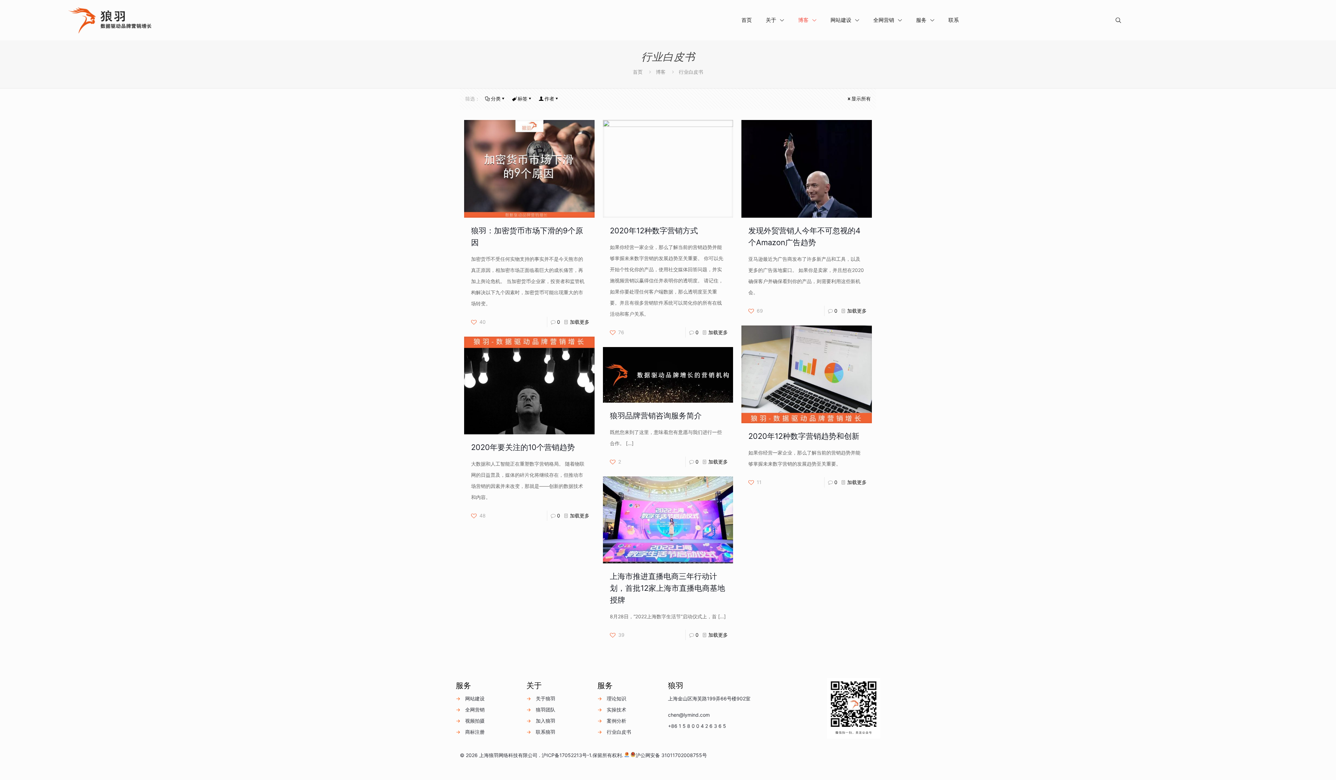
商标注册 (475, 732)
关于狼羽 (545, 698)
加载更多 (579, 322)
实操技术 (616, 710)
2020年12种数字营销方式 (654, 230)
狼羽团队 (545, 710)
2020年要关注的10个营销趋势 (523, 447)
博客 (661, 72)
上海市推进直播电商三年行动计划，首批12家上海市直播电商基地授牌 (667, 588)
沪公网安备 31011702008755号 (671, 755)
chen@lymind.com (689, 715)
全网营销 (475, 710)
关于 (534, 685)
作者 (549, 99)
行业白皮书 (619, 732)
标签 (522, 99)
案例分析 (616, 721)
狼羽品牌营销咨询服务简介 (656, 415)
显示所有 (861, 99)
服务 (463, 685)
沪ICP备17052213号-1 (566, 755)
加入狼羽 (545, 721)
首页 (638, 72)
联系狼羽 (545, 732)
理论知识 (616, 698)
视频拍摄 (475, 721)
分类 (496, 99)
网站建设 (475, 698)
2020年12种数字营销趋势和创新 (803, 436)
